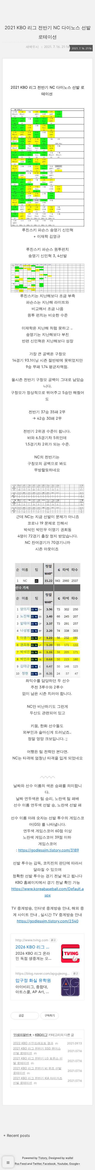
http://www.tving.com (31, 940)
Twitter (37, 1163)
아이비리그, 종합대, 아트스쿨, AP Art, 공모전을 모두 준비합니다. (33, 989)
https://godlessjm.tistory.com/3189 (48, 850)
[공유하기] (28, 1015)
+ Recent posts (16, 1135)
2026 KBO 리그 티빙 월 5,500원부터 (32, 947)
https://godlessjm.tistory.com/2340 (47, 921)
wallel (69, 1158)
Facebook (49, 1163)
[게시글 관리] (34, 1015)
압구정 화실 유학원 (33, 980)
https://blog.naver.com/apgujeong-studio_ (42, 973)
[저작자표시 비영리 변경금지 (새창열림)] (65, 1016)
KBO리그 (41, 1035)
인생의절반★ (23, 1035)
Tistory (42, 1158)
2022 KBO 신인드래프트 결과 (33, 1043)
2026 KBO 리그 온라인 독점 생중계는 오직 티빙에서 (32, 956)
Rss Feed (21, 1163)
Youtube (62, 1163)
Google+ (74, 1163)
